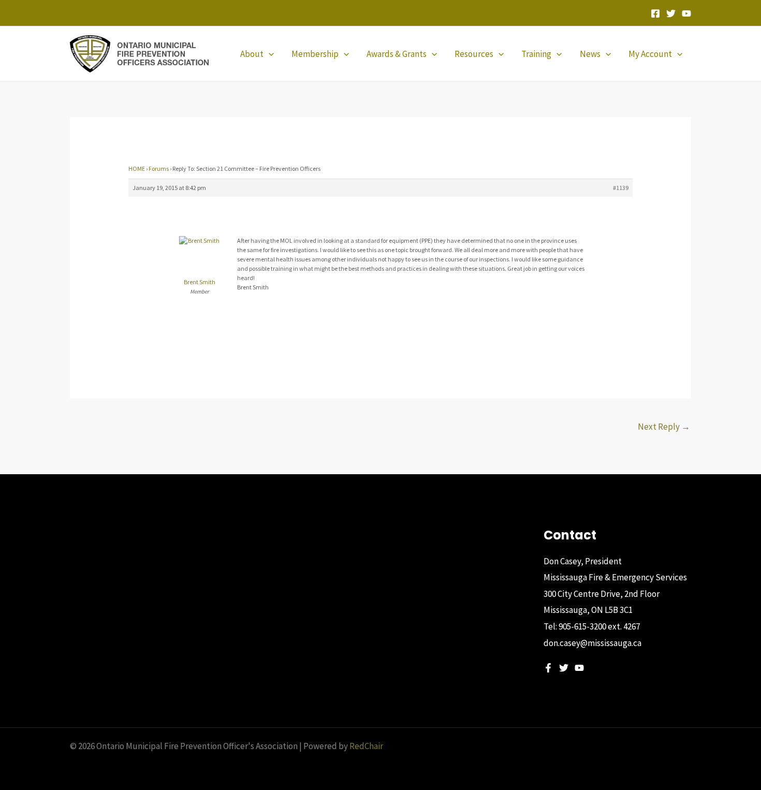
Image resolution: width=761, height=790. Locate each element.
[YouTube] (686, 13)
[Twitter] (671, 13)
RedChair (366, 746)
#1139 (620, 188)
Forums (159, 168)
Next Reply (664, 426)
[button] (269, 54)
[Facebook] (655, 13)
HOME (136, 168)
